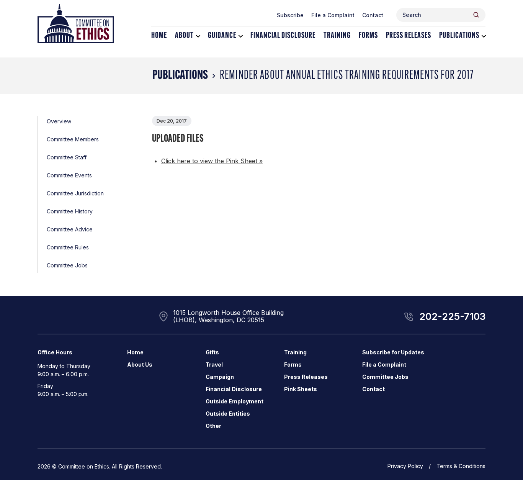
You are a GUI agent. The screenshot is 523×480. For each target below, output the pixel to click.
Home (159, 35)
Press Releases (408, 35)
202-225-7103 (452, 316)
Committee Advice (70, 229)
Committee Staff (67, 157)
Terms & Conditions (460, 466)
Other (213, 426)
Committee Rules (68, 247)
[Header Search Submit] (476, 15)
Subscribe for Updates (393, 352)
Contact (372, 15)
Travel (214, 364)
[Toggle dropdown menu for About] (198, 36)
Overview (59, 121)
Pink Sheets (300, 389)
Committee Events (69, 175)
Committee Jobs (67, 265)
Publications (459, 35)
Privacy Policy (405, 466)
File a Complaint (333, 15)
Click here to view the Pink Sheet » (212, 161)
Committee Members (73, 139)
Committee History (70, 211)
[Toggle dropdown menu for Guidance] (240, 36)
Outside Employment (234, 401)
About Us (139, 364)
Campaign (220, 377)
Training (337, 35)
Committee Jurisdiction (75, 193)
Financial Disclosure (282, 35)
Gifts (212, 352)
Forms (368, 35)
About (184, 35)
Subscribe (290, 15)
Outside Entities (228, 413)
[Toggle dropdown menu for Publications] (483, 36)
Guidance (222, 35)
